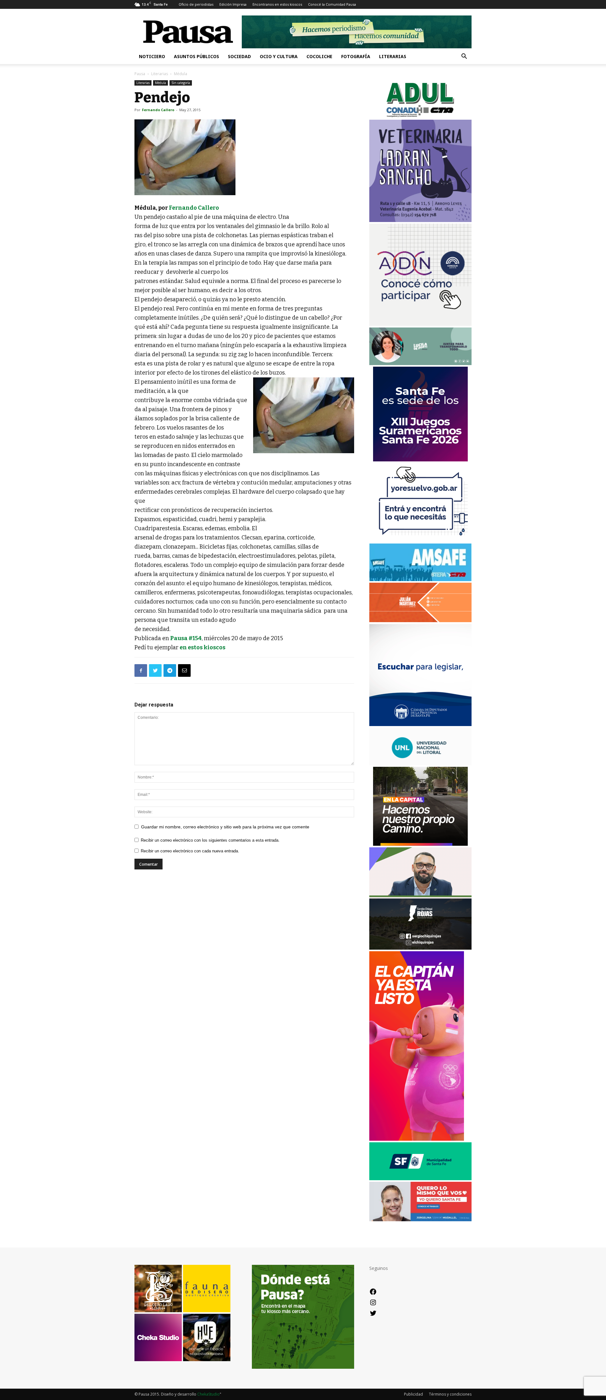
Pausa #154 (186, 638)
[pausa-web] (420, 620)
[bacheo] (420, 844)
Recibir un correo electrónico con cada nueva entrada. (190, 851)
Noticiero (152, 56)
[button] (464, 57)
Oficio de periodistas (196, 4)
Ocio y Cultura (279, 56)
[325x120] (420, 1178)
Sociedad (239, 56)
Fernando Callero (158, 109)
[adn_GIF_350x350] (420, 324)
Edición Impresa (233, 4)
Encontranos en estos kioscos (277, 4)
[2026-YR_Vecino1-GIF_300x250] (420, 540)
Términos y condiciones (450, 1394)
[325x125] (420, 1220)
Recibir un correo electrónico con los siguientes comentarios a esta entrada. (210, 840)
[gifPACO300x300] (420, 460)
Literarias (392, 56)
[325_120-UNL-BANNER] (420, 763)
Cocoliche (319, 56)
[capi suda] (416, 1139)
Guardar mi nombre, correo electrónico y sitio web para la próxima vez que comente (225, 826)
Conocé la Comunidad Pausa (332, 4)
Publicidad (413, 1394)
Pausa (139, 73)
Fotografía (355, 56)
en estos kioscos (202, 647)
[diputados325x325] (420, 724)
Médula (160, 83)
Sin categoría (180, 83)
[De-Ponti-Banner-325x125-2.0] (420, 363)
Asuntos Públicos (196, 56)
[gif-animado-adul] (420, 116)
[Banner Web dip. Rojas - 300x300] (420, 948)
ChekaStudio (208, 1394)
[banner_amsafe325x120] (420, 579)
